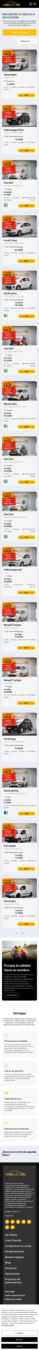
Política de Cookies (7, 1325)
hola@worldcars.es (12, 1211)
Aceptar (19, 1346)
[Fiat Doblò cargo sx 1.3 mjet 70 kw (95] (19, 833)
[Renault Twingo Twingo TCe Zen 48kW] (19, 612)
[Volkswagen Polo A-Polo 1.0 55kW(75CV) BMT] (19, 116)
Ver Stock (11, 1234)
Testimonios (12, 1273)
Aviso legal (10, 1291)
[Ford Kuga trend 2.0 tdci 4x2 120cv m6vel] (19, 724)
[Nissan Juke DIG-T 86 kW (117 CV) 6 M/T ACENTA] (19, 391)
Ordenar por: (25, 41)
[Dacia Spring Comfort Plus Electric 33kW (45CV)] (19, 777)
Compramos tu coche (18, 1245)
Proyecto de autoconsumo (13, 1281)
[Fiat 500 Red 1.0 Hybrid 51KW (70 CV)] (19, 170)
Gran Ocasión (13, 1240)
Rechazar (19, 1339)
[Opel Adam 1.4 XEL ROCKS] (19, 60)
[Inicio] (11, 4)
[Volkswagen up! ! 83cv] (19, 556)
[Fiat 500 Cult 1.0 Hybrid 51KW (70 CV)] (19, 335)
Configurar (19, 1333)
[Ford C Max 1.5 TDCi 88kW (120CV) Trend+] (19, 226)
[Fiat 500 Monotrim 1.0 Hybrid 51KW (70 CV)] (19, 501)
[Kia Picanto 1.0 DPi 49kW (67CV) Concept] (19, 280)
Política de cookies (13, 1299)
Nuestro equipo (14, 1256)
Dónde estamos (14, 1251)
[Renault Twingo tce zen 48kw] (19, 667)
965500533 (9, 1216)
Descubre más (11, 995)
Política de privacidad (15, 1295)
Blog (8, 1262)
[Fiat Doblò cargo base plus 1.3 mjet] (19, 888)
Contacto (11, 1268)
